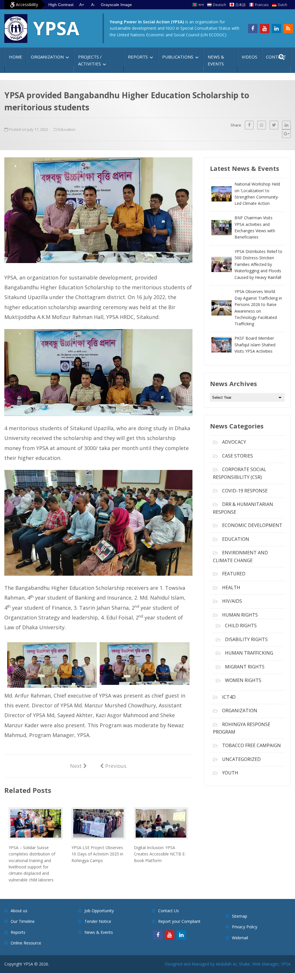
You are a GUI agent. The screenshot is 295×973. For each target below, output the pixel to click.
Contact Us (168, 910)
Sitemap (239, 916)
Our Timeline (23, 921)
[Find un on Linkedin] (276, 28)
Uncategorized (241, 759)
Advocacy (234, 442)
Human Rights (240, 615)
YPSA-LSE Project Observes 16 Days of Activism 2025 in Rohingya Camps (97, 854)
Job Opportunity (99, 910)
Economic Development (252, 525)
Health (231, 587)
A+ (81, 4)
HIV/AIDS (232, 601)
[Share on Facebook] (249, 125)
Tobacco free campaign (251, 745)
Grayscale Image (116, 4)
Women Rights (243, 680)
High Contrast (60, 4)
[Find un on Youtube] (264, 28)
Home (15, 57)
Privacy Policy (244, 926)
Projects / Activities (90, 60)
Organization (47, 57)
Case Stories (237, 456)
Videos (249, 57)
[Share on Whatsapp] (261, 125)
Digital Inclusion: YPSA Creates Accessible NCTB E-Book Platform (160, 854)
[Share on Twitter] (274, 125)
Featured (233, 573)
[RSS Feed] (288, 28)
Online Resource (26, 943)
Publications (177, 57)
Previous (113, 765)
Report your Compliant (179, 921)
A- (93, 4)
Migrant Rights (244, 667)
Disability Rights (246, 639)
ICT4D (229, 697)
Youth (230, 773)
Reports (138, 57)
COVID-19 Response (245, 491)
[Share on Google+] (286, 133)
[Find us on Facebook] (253, 28)
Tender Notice (97, 921)
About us (19, 910)
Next (78, 765)
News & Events (216, 60)
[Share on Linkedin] (286, 125)
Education (66, 129)
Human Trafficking (249, 653)
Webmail (240, 937)
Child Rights (241, 625)
